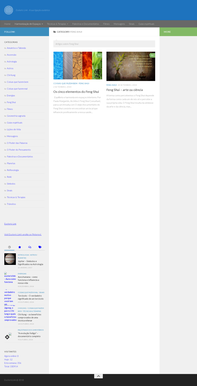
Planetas (11, 163)
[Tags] (40, 247)
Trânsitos (11, 204)
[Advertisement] (178, 83)
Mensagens (119, 23)
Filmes (106, 23)
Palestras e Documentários (85, 23)
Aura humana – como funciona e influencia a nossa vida (28, 280)
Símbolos (11, 183)
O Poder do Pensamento (19, 149)
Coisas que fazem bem (65, 83)
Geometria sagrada (16, 115)
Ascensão (11, 54)
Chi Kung (11, 75)
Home (7, 23)
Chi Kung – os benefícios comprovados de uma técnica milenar (29, 317)
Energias (11, 95)
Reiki (9, 177)
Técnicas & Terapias (56, 23)
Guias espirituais (146, 23)
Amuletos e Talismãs (16, 48)
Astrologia (12, 61)
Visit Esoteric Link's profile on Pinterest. (23, 234)
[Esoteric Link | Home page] (8, 10)
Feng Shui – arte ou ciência (124, 90)
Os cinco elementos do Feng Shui (76, 92)
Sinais (131, 23)
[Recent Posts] (9, 247)
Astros (10, 68)
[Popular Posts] (19, 247)
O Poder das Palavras (17, 143)
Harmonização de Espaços (28, 23)
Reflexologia (13, 170)
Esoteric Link (10, 223)
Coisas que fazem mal (17, 88)
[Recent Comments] (30, 247)
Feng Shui (84, 83)
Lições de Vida (14, 129)
